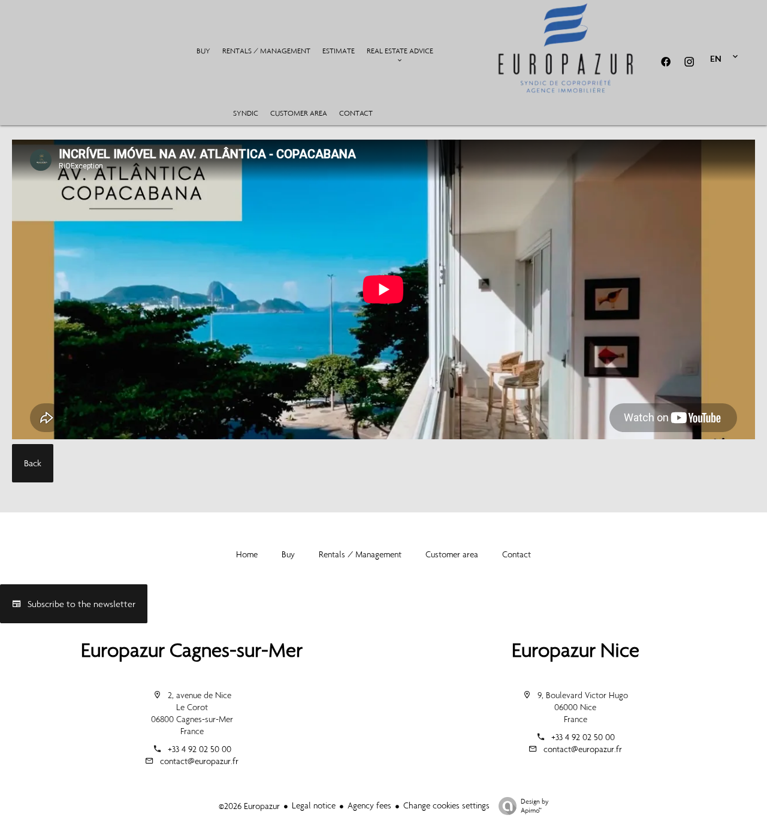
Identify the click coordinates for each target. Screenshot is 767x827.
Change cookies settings (446, 805)
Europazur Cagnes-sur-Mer (192, 650)
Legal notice (314, 805)
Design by (535, 805)
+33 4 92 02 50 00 (199, 749)
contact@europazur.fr (199, 761)
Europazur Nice (575, 650)
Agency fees (369, 805)
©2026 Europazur (249, 806)
